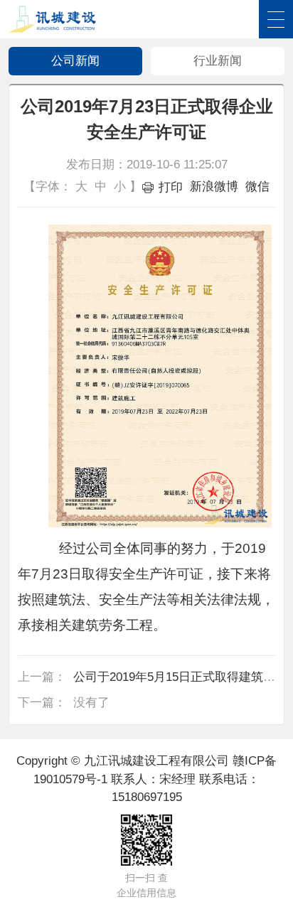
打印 (171, 187)
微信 (257, 186)
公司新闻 (75, 61)
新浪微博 (214, 186)
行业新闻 (217, 61)
